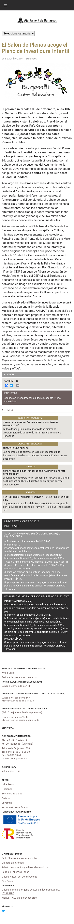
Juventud (7, 803)
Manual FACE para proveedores (19, 897)
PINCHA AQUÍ (11, 526)
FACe (11, 885)
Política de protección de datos (19, 677)
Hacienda (7, 789)
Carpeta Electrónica (13, 862)
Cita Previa (8, 728)
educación (10, 398)
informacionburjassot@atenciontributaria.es (29, 548)
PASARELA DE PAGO (55, 585)
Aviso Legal (8, 673)
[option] (37, 82)
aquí (13, 589)
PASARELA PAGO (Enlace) (18, 601)
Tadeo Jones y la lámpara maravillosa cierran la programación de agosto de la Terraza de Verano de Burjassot (32, 432)
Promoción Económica (15, 807)
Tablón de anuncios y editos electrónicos (25, 867)
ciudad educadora (43, 398)
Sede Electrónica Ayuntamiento (19, 858)
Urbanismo (8, 784)
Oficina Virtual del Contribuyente (19, 876)
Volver (10, 374)
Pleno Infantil (24, 398)
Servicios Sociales (12, 793)
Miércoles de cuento (16, 448)
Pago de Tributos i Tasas (15, 872)
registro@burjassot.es (14, 758)
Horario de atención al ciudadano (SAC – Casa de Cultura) (33, 694)
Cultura (6, 798)
